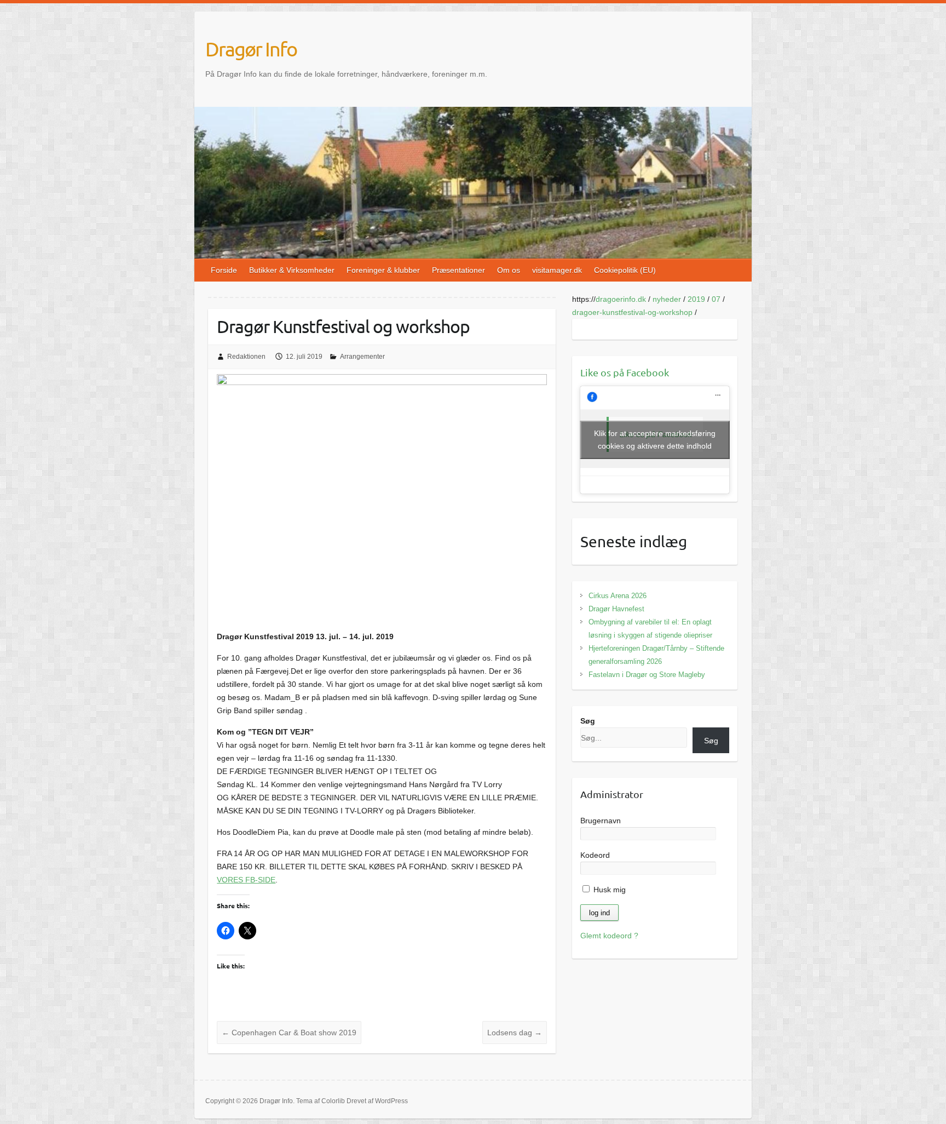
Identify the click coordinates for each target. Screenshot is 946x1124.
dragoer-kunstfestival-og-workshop (632, 312)
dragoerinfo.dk (621, 299)
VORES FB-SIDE (246, 879)
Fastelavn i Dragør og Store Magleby (647, 674)
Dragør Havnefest (616, 609)
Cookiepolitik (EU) (625, 270)
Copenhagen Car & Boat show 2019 (289, 1032)
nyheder (667, 299)
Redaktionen (246, 356)
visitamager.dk (557, 270)
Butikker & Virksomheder (291, 270)
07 (716, 299)
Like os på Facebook (624, 372)
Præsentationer (458, 270)
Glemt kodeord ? (609, 935)
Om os (508, 270)
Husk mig (608, 889)
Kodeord (595, 855)
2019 (696, 299)
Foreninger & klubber (383, 270)
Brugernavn (600, 820)
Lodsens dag (514, 1032)
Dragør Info (251, 48)
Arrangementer (362, 356)
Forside (224, 270)
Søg (587, 720)
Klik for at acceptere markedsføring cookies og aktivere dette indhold (655, 439)
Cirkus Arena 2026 (618, 596)
